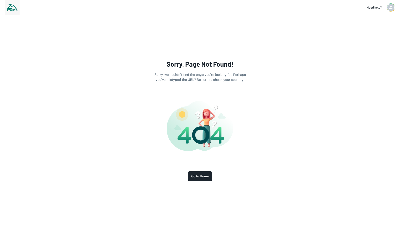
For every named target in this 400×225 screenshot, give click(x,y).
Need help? (374, 7)
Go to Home (200, 176)
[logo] (12, 7)
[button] (391, 7)
